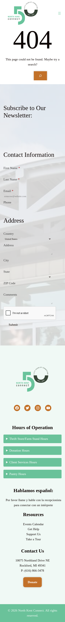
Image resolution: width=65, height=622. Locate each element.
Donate (32, 582)
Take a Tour (33, 539)
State (6, 271)
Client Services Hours (23, 462)
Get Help (33, 529)
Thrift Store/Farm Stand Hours (28, 439)
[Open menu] (59, 13)
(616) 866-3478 (34, 570)
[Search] (40, 75)
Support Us (33, 534)
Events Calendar (33, 524)
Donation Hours (19, 450)
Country (8, 233)
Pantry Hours (17, 474)
